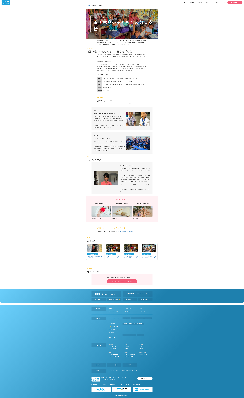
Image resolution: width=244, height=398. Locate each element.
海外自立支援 (111, 334)
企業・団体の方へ (145, 299)
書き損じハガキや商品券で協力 (130, 354)
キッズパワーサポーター (114, 346)
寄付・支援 (208, 2)
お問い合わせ (144, 378)
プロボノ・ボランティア (144, 354)
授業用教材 (130, 323)
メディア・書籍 (142, 311)
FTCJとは (184, 2)
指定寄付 (126, 348)
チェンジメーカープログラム (114, 320)
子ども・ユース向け (114, 326)
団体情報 (110, 308)
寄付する (235, 2)
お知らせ (217, 2)
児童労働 (143, 318)
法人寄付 (141, 346)
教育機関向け (113, 323)
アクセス (103, 381)
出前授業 (125, 323)
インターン (142, 356)
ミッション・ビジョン (128, 308)
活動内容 (200, 2)
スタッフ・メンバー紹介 (113, 311)
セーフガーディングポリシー (114, 370)
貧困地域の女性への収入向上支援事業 (125, 231)
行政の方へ (130, 299)
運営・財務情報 (127, 311)
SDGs (139, 318)
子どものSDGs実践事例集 (138, 323)
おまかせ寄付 (127, 346)
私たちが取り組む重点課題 (114, 318)
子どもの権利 (134, 318)
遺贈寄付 (141, 348)
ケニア (135, 334)
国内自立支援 (111, 332)
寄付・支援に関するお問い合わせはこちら (122, 281)
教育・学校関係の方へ (114, 299)
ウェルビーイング (127, 318)
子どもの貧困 (149, 318)
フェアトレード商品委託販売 (114, 356)
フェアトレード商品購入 (114, 354)
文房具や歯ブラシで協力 (129, 358)
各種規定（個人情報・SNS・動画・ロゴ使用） (130, 370)
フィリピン (125, 334)
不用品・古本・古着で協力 (129, 356)
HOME (89, 5)
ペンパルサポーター (113, 348)
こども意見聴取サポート (113, 329)
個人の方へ (99, 299)
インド (130, 334)
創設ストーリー (142, 308)
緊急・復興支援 (112, 337)
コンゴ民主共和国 (141, 334)
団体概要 (192, 2)
